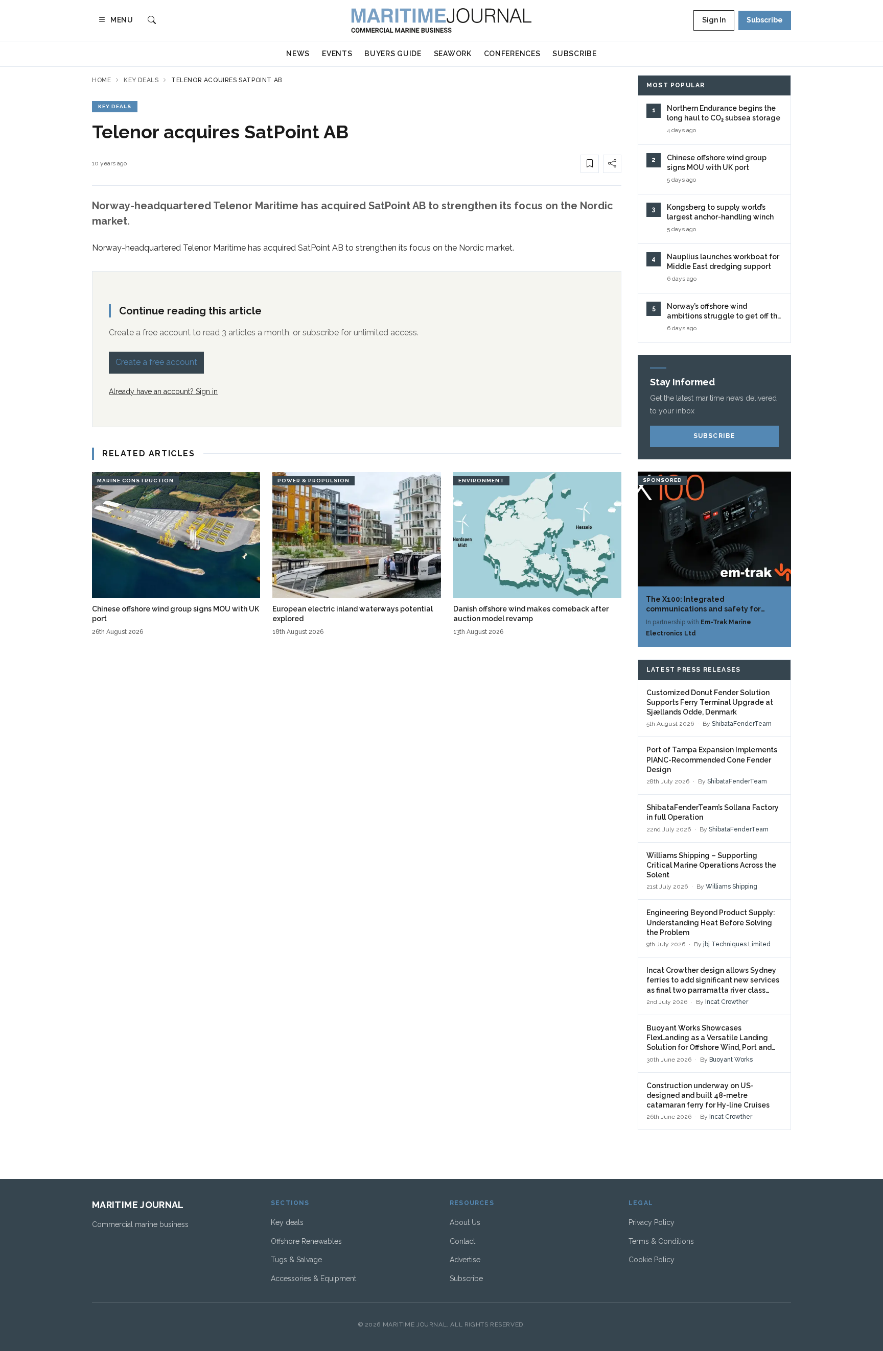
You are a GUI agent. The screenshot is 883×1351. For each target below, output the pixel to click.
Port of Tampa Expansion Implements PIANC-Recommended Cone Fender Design (711, 760)
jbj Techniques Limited (737, 944)
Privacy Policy (652, 1222)
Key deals (141, 80)
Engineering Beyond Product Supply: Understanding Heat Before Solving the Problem (710, 922)
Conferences (512, 54)
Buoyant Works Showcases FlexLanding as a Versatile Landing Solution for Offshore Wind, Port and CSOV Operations (709, 1038)
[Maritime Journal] (441, 20)
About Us (465, 1222)
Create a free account (156, 362)
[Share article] (612, 164)
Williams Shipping (731, 886)
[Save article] (589, 164)
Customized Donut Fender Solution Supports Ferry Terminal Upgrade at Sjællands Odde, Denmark (709, 703)
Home (101, 80)
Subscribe (765, 20)
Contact (462, 1241)
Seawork (453, 54)
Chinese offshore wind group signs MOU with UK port (175, 614)
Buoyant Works (731, 1059)
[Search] (152, 20)
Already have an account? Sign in (163, 391)
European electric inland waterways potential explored (352, 614)
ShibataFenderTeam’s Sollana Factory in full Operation (712, 812)
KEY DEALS (114, 106)
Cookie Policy (652, 1260)
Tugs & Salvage (296, 1260)
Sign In (714, 20)
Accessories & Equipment (313, 1278)
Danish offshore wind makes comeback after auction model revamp (531, 614)
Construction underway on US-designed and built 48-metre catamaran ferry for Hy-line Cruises (708, 1096)
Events (337, 54)
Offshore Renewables (306, 1241)
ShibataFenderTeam (742, 723)
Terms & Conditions (661, 1241)
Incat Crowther (726, 1001)
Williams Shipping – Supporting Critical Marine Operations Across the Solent (711, 865)
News (298, 54)
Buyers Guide (392, 54)
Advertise (465, 1260)
